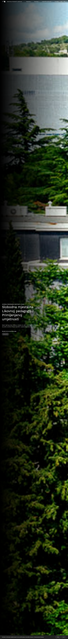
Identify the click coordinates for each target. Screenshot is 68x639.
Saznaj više (5, 334)
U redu (58, 637)
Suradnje (57, 1)
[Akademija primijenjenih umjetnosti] (3, 1)
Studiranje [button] (36, 1)
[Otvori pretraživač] (64, 1)
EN (61, 1)
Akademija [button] (28, 1)
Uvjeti (63, 637)
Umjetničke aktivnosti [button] (46, 1)
